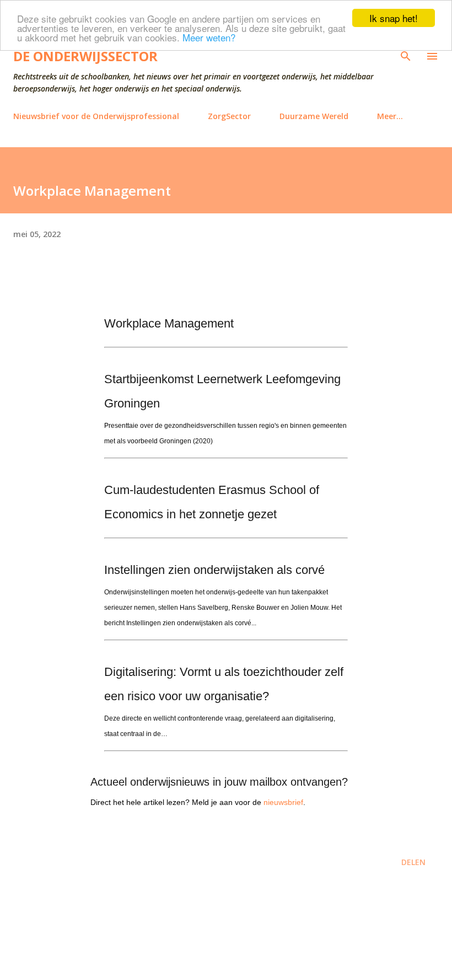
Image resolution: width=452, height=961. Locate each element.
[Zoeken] (405, 56)
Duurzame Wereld (313, 116)
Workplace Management (169, 323)
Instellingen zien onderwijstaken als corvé (214, 570)
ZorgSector (229, 116)
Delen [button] (413, 862)
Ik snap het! (393, 18)
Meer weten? (208, 37)
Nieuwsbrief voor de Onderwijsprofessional (96, 116)
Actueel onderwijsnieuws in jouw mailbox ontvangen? (219, 782)
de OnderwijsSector (85, 56)
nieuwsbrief (283, 802)
